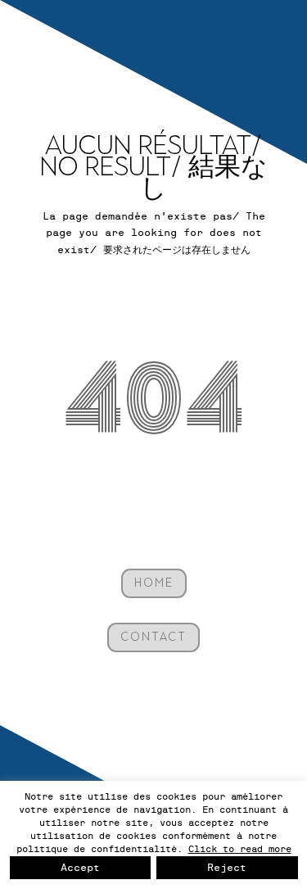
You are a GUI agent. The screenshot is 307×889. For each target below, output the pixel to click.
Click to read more (239, 849)
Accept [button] (80, 867)
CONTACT (153, 637)
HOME (154, 583)
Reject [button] (226, 867)
